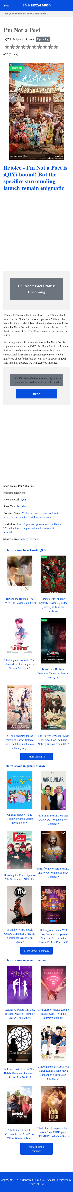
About (50, 1179)
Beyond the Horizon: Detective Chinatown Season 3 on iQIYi (53, 673)
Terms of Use (36, 1184)
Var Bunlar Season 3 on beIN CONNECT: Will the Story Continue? (53, 819)
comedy (24, 539)
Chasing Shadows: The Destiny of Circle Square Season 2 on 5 (19, 818)
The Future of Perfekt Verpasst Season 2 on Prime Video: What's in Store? (20, 1134)
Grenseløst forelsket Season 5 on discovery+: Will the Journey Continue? (53, 1013)
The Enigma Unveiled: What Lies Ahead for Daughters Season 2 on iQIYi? (19, 664)
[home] (36, 5)
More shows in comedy (36, 950)
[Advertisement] (36, 231)
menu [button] (6, 5)
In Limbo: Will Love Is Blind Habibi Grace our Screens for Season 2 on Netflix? (19, 1073)
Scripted (21, 506)
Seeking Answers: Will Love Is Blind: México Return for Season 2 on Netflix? (19, 1013)
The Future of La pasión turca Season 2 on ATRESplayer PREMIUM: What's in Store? (53, 1132)
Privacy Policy (63, 1179)
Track (36, 394)
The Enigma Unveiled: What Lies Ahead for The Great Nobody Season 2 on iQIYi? (53, 740)
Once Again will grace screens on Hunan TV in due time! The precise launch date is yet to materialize (32, 528)
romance (34, 539)
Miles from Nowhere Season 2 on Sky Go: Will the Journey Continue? (53, 872)
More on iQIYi (37, 756)
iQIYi (24, 499)
